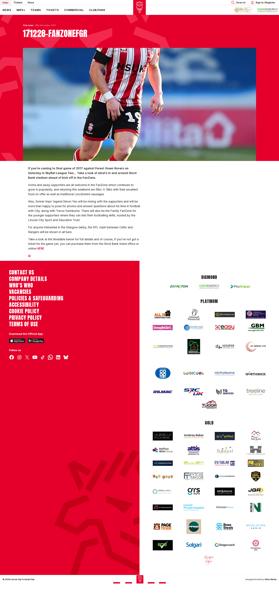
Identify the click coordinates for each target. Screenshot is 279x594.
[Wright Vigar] (209, 560)
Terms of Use (23, 324)
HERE (40, 248)
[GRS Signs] (194, 492)
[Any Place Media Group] (163, 450)
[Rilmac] (163, 391)
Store (31, 2)
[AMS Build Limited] (256, 436)
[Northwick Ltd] (256, 373)
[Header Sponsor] (267, 10)
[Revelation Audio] (256, 526)
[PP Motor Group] (194, 527)
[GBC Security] (256, 476)
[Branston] (178, 286)
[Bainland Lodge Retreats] (225, 450)
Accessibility (24, 304)
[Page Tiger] (163, 527)
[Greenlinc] (194, 346)
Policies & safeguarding (36, 298)
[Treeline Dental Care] (256, 392)
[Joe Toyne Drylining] (163, 507)
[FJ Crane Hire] (256, 463)
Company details (28, 278)
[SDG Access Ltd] (163, 545)
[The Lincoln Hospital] (194, 507)
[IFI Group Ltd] (256, 346)
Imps (5, 2)
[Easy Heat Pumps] (225, 328)
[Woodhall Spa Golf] (256, 545)
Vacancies (20, 291)
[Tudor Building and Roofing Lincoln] (209, 404)
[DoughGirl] (163, 327)
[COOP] (163, 373)
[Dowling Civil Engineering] (194, 327)
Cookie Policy (24, 311)
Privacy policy (25, 317)
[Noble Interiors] (256, 507)
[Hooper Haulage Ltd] (225, 346)
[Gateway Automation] (225, 476)
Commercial (74, 10)
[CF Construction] (163, 463)
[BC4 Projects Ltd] (225, 314)
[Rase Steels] (225, 526)
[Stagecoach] (225, 545)
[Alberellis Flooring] (163, 436)
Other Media (270, 579)
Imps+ (20, 10)
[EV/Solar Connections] (225, 463)
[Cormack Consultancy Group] (256, 314)
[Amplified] (225, 436)
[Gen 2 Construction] (163, 346)
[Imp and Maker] (225, 492)
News (7, 10)
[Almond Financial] (194, 314)
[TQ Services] (225, 391)
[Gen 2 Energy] (209, 286)
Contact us (21, 272)
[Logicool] (194, 373)
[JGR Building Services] (256, 491)
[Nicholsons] (225, 373)
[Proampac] (240, 286)
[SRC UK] (194, 391)
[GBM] (256, 327)
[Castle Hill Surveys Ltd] (256, 450)
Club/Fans (97, 10)
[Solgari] (194, 545)
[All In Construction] (163, 314)
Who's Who (21, 285)
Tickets (18, 2)
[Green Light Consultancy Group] (163, 491)
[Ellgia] (194, 463)
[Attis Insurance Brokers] (194, 450)
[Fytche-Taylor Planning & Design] (194, 476)
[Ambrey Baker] (194, 436)
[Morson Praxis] (225, 507)
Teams (36, 10)
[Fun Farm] (163, 476)
